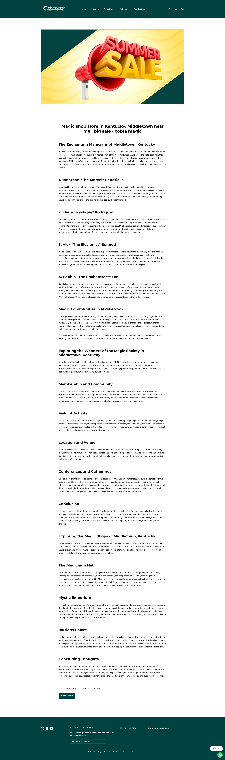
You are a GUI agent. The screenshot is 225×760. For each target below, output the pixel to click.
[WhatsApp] (220, 755)
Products (95, 9)
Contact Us (139, 9)
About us (108, 9)
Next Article (67, 696)
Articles (124, 9)
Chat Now (216, 749)
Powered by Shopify (130, 752)
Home (83, 9)
